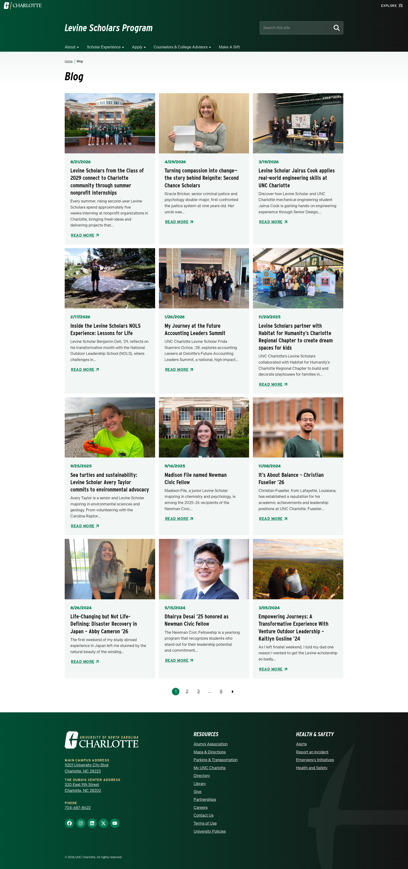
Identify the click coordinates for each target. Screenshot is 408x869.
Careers (201, 807)
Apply (137, 47)
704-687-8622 (78, 808)
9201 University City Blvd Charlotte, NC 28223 (86, 768)
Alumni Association (211, 744)
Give (197, 791)
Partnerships (205, 799)
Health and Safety (311, 768)
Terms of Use (205, 823)
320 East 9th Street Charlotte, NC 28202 (83, 787)
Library (200, 783)
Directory (202, 775)
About (70, 47)
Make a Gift (229, 47)
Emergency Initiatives (315, 760)
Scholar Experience (104, 47)
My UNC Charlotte (210, 768)
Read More (82, 235)
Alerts (301, 744)
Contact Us (203, 815)
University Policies (210, 831)
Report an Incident (312, 752)
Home (69, 61)
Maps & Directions (210, 752)
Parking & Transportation (216, 760)
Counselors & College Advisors (181, 47)
